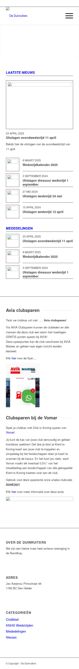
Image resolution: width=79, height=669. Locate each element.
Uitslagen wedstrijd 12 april (43, 211)
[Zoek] (56, 15)
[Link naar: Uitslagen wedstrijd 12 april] (12, 211)
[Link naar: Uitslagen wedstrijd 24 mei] (12, 195)
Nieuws (11, 637)
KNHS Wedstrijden (19, 625)
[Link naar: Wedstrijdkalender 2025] (12, 164)
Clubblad (12, 619)
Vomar (10, 432)
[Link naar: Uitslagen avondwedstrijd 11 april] (39, 104)
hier (14, 358)
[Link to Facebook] (63, 663)
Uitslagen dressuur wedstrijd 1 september (45, 182)
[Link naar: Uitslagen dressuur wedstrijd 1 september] (12, 180)
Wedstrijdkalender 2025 (40, 164)
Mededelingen (19, 228)
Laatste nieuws (20, 72)
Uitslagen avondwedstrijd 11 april (31, 137)
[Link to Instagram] (69, 663)
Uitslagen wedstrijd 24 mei (42, 196)
